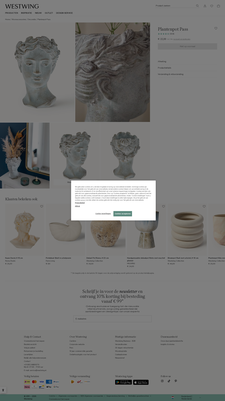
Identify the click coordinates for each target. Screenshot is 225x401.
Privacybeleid (80, 203)
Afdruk (77, 206)
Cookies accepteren (123, 214)
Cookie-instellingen (103, 214)
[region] (113, 200)
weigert (83, 200)
